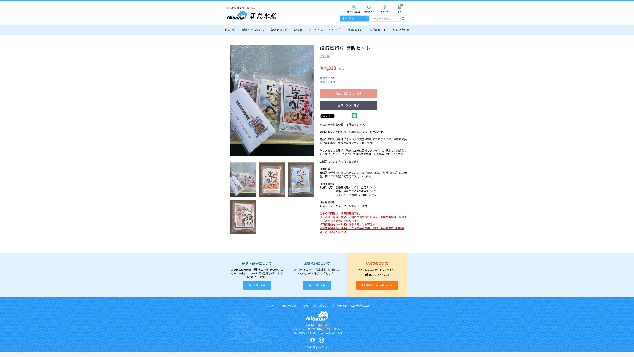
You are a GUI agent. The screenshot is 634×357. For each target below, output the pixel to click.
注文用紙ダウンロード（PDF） (377, 285)
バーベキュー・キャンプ (324, 30)
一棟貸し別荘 (354, 30)
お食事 (298, 30)
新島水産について (253, 30)
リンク (269, 306)
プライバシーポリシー (316, 306)
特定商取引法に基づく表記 (353, 306)
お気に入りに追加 (348, 105)
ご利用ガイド (378, 30)
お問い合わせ (401, 30)
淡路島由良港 (279, 30)
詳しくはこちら (257, 285)
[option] (272, 100)
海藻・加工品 (327, 82)
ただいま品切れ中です (348, 93)
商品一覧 (230, 30)
